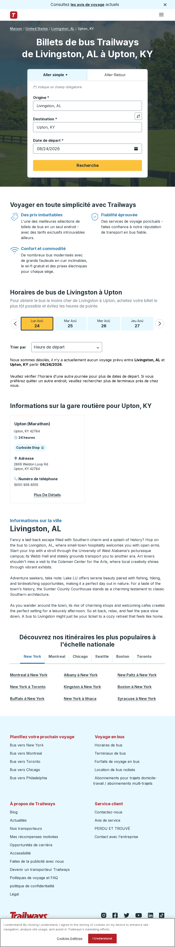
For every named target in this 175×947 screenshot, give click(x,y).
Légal (14, 894)
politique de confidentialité (32, 886)
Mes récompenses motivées (34, 836)
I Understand (102, 938)
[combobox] (87, 106)
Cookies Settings (69, 938)
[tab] (32, 656)
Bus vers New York (27, 745)
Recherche (88, 165)
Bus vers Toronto (25, 761)
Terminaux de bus (110, 753)
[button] (15, 323)
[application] (47, 459)
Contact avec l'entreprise (116, 836)
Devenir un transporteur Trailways (40, 869)
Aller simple (53, 74)
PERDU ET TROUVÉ (112, 828)
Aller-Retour (115, 74)
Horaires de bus (108, 745)
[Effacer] (137, 105)
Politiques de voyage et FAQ (34, 877)
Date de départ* (48, 140)
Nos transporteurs (26, 828)
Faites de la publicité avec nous (37, 861)
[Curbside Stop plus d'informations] (42, 447)
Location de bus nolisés (115, 769)
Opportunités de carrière (31, 845)
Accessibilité (20, 853)
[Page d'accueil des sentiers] (13, 15)
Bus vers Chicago (25, 769)
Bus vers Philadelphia (28, 778)
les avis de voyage (87, 4)
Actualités (18, 820)
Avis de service (107, 820)
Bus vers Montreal (26, 753)
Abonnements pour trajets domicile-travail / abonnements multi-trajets (125, 781)
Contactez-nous (108, 812)
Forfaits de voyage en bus (117, 761)
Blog (14, 812)
